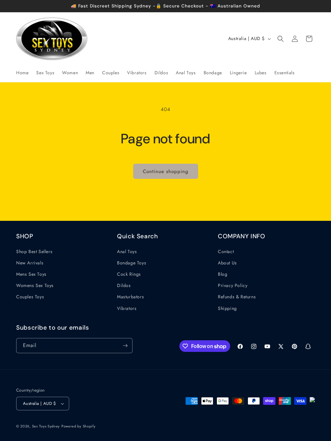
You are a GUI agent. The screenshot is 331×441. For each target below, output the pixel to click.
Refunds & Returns (237, 296)
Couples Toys (30, 296)
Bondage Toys (131, 263)
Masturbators (130, 296)
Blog (222, 274)
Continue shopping (165, 171)
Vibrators (126, 308)
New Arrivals (29, 263)
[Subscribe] (125, 345)
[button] (280, 39)
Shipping (227, 308)
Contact (226, 251)
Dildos (124, 285)
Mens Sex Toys (31, 274)
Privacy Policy (232, 285)
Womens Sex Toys (35, 285)
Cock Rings (129, 274)
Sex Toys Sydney (46, 426)
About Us (227, 263)
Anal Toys (127, 251)
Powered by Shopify (78, 426)
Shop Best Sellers (34, 251)
